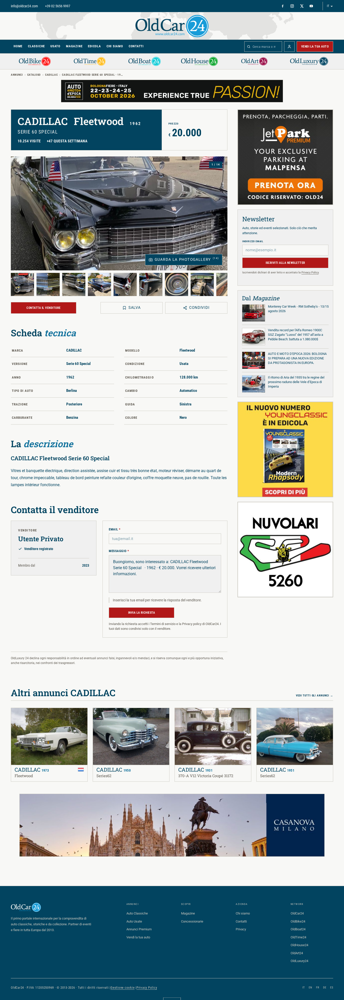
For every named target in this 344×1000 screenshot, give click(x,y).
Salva (134, 307)
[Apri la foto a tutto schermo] (119, 213)
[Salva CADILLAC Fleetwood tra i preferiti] (18, 715)
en (310, 987)
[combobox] (263, 46)
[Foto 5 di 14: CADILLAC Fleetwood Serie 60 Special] (125, 284)
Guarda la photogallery (187, 259)
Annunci (17, 74)
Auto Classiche (137, 913)
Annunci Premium (139, 929)
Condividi (199, 307)
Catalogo (34, 74)
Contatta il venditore (43, 308)
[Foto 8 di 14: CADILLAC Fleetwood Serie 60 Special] (202, 284)
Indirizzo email (252, 241)
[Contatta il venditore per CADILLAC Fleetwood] (28, 715)
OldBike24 (298, 921)
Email (115, 529)
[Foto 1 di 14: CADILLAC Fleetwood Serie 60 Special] (22, 284)
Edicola (94, 46)
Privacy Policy (310, 272)
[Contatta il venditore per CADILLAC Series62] (110, 715)
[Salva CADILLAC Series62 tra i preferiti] (100, 715)
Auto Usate (134, 921)
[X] (301, 6)
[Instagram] (292, 6)
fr (317, 987)
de (324, 987)
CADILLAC (51, 74)
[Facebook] (282, 6)
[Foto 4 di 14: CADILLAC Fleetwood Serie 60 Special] (99, 284)
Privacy (241, 929)
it (303, 987)
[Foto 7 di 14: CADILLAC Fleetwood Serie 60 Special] (176, 284)
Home (18, 46)
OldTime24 (298, 937)
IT (328, 6)
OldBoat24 (298, 929)
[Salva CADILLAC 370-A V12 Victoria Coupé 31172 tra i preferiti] (181, 715)
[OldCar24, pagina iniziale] (172, 26)
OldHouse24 (299, 945)
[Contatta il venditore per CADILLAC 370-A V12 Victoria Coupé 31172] (192, 715)
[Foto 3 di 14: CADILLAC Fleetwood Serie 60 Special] (73, 284)
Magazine (74, 46)
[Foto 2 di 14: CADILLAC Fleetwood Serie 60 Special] (48, 284)
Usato (55, 46)
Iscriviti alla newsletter (285, 263)
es (331, 987)
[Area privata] (289, 46)
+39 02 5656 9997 (57, 6)
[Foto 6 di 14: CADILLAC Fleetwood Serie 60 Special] (150, 284)
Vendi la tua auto (315, 46)
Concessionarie (192, 921)
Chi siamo (115, 46)
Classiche (36, 46)
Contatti (136, 46)
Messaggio (119, 551)
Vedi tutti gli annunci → (314, 695)
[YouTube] (311, 6)
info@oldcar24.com (24, 6)
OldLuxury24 (299, 961)
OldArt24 (297, 953)
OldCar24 (297, 913)
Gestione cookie (122, 987)
